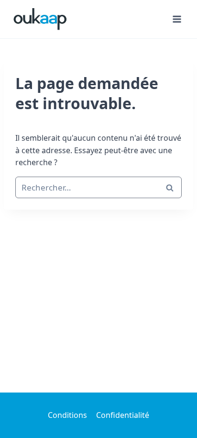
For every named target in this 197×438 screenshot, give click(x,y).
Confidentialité (122, 415)
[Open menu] (177, 18)
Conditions (67, 415)
